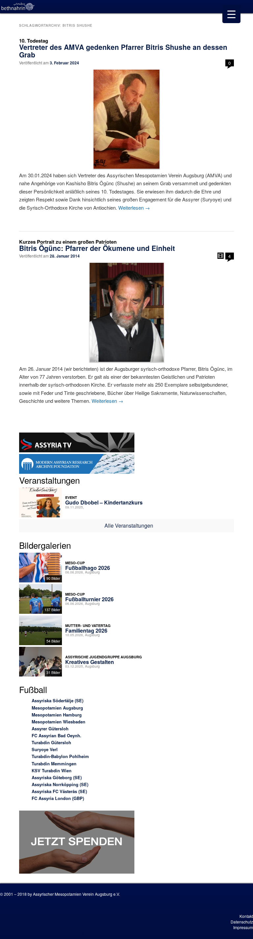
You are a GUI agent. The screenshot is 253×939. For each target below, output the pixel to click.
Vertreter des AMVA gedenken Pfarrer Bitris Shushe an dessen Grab (123, 50)
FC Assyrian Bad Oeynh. (56, 735)
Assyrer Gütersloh (50, 728)
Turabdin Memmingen (54, 763)
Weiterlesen (134, 207)
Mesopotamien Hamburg (57, 715)
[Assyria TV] (76, 443)
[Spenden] (76, 843)
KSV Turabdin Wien (51, 770)
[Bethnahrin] (18, 6)
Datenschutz (242, 921)
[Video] (220, 256)
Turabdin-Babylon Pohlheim (60, 756)
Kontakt (246, 916)
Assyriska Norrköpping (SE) (60, 784)
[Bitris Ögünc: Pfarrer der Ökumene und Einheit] (126, 312)
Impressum (243, 927)
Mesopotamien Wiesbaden (58, 721)
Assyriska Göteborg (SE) (57, 777)
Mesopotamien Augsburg (57, 708)
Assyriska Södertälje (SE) (57, 700)
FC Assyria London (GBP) (58, 798)
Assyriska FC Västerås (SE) (59, 791)
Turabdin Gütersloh (51, 742)
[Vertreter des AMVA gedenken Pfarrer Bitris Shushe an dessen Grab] (126, 119)
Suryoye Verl (45, 749)
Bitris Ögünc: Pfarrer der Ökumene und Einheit (97, 248)
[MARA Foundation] (76, 465)
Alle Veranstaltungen (128, 525)
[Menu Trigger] (231, 14)
